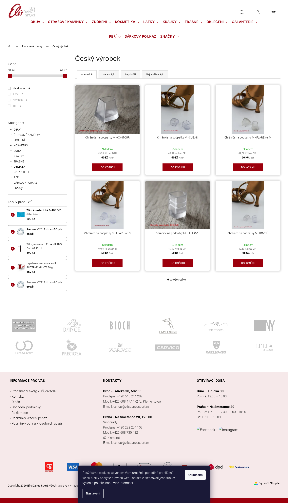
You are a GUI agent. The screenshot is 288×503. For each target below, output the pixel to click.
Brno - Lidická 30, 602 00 (122, 391)
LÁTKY (18, 150)
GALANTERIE (22, 172)
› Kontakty (17, 396)
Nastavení (93, 493)
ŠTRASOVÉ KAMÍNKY (27, 134)
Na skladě (21, 88)
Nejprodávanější (155, 74)
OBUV (17, 129)
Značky (18, 188)
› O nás (15, 402)
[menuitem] (37, 22)
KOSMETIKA (21, 145)
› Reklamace (19, 413)
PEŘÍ (17, 177)
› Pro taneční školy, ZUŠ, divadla (33, 391)
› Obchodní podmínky (25, 407)
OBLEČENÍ (20, 166)
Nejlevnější (109, 74)
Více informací (123, 483)
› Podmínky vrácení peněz (28, 418)
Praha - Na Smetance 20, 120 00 (127, 417)
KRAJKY (19, 156)
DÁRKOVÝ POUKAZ (25, 182)
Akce (18, 94)
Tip (17, 105)
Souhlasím (195, 475)
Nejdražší (130, 74)
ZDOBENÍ (19, 140)
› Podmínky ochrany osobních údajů (36, 423)
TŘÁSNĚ (19, 161)
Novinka (20, 99)
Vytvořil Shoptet (269, 483)
